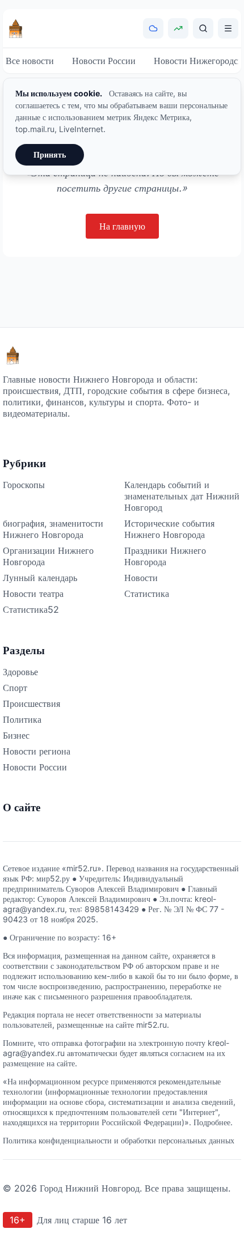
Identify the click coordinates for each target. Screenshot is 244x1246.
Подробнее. (213, 1122)
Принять (49, 154)
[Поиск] (203, 28)
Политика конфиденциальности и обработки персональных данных (118, 1140)
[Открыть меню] (228, 28)
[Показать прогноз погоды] (153, 28)
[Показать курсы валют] (178, 28)
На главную (122, 226)
